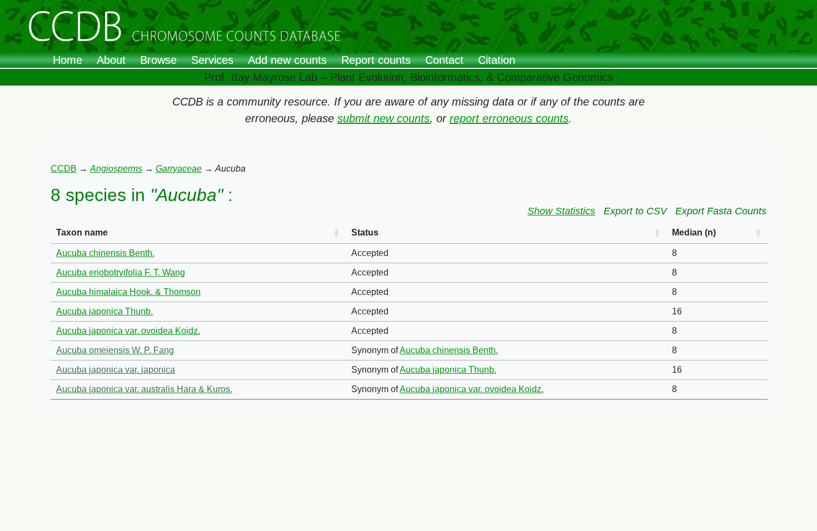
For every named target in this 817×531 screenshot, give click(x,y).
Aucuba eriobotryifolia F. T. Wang (120, 272)
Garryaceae (179, 168)
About (111, 60)
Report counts (376, 60)
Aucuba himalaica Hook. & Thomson (128, 292)
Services (212, 60)
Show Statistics (561, 211)
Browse (158, 60)
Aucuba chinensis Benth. (105, 253)
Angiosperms (116, 168)
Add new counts (287, 60)
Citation (496, 60)
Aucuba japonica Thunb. (104, 311)
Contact (444, 60)
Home (67, 60)
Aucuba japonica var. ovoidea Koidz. (128, 330)
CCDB (64, 168)
